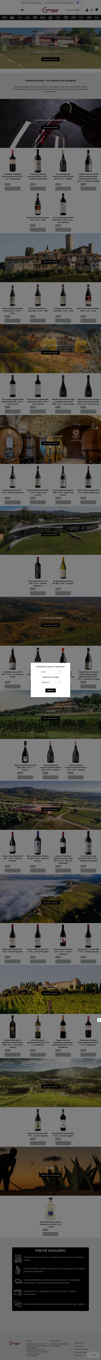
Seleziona (50, 690)
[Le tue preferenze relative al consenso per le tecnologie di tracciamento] (99, 1020)
